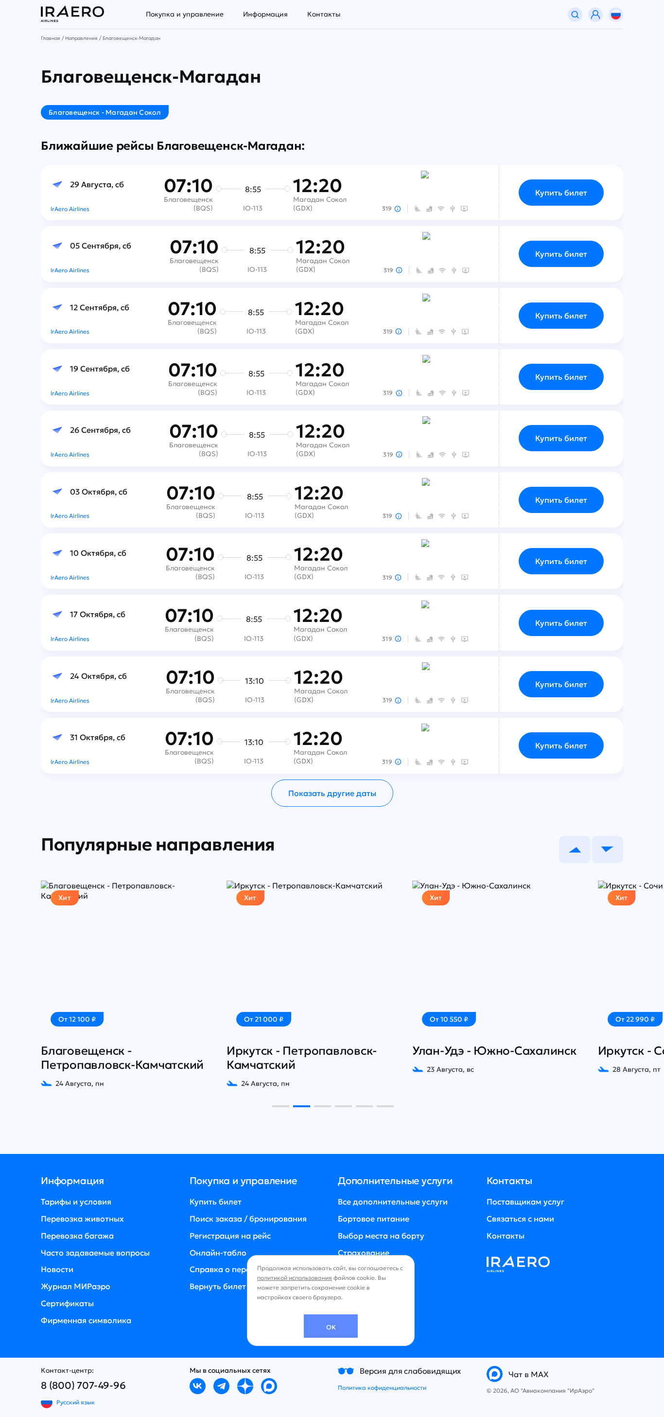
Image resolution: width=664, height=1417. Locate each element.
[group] (115, 984)
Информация (265, 14)
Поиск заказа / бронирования (248, 1218)
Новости (57, 1269)
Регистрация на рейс (230, 1235)
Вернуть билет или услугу (240, 1286)
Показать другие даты (332, 793)
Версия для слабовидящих (410, 1371)
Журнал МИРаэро (75, 1286)
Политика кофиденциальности (382, 1387)
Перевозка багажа (77, 1235)
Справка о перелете (229, 1269)
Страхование (363, 1253)
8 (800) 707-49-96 (83, 1385)
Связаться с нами (520, 1218)
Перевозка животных (82, 1218)
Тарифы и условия (76, 1201)
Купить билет (561, 192)
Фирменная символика (86, 1320)
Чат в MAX (528, 1374)
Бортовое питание (373, 1218)
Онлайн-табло (218, 1253)
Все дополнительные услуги (393, 1201)
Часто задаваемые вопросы (95, 1253)
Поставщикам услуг (525, 1201)
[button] (574, 849)
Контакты (323, 14)
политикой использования (294, 1277)
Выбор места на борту (381, 1235)
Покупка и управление (185, 14)
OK (331, 1327)
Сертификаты (67, 1303)
